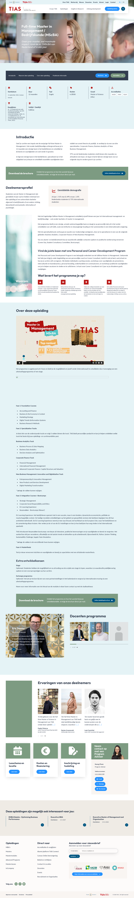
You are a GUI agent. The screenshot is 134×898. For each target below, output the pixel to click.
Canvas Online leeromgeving (47, 856)
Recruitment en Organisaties (47, 877)
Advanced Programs (13, 860)
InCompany (10, 868)
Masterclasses (11, 864)
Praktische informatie (60, 75)
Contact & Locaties (44, 864)
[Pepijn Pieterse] (48, 711)
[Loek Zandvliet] (95, 711)
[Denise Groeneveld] (71, 711)
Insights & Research (77, 9)
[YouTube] (24, 883)
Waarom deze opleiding (26, 75)
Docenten (88, 2)
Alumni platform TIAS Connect (48, 851)
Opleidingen (64, 9)
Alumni (101, 2)
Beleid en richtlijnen (44, 860)
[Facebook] (20, 883)
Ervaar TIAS (53, 9)
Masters (9, 851)
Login (107, 2)
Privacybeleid (29, 894)
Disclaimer (21, 894)
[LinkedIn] (16, 883)
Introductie (12, 75)
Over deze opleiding (43, 75)
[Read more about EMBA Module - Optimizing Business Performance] (25, 821)
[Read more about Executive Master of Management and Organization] (109, 821)
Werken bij (74, 2)
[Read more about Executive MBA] (67, 821)
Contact (113, 2)
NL (120, 2)
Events (95, 2)
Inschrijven (73, 856)
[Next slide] (77, 647)
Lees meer (14, 772)
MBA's (8, 847)
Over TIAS (66, 2)
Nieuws (81, 2)
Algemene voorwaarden (11, 894)
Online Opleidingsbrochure (112, 173)
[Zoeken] (123, 9)
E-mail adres (74, 851)
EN (123, 2)
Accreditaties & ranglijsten (46, 847)
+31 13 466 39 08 (99, 774)
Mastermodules (11, 856)
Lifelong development (94, 9)
